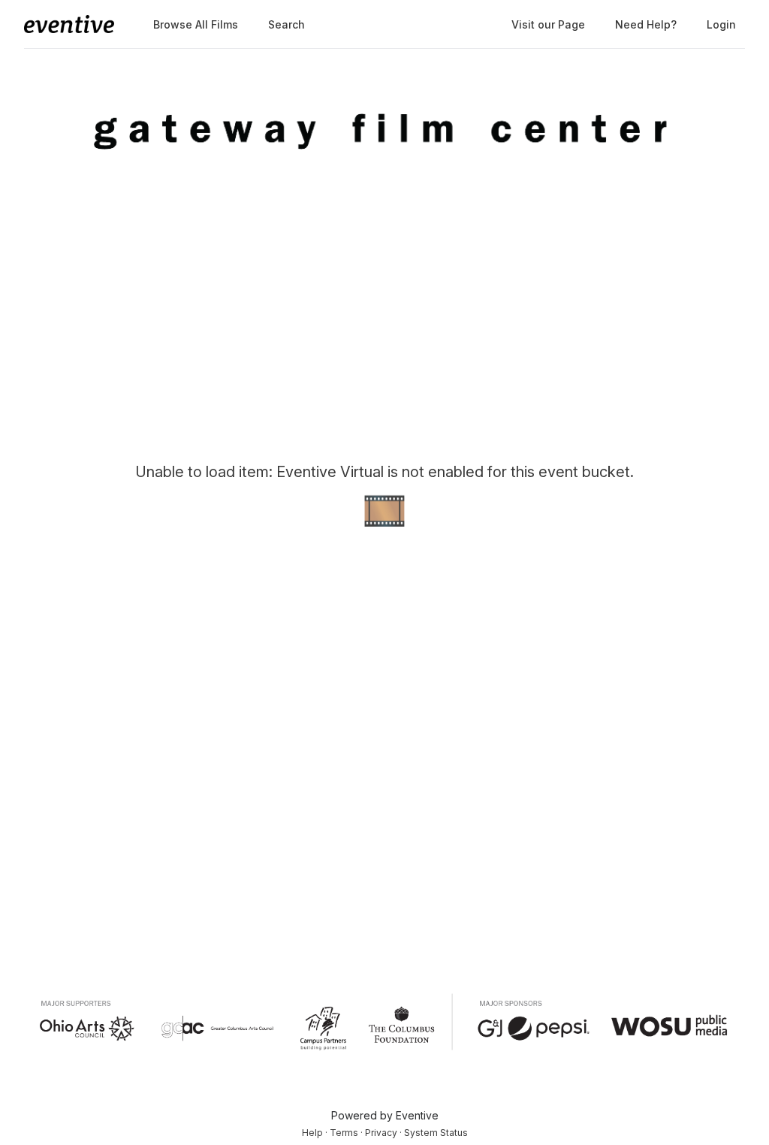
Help (312, 1132)
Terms (344, 1132)
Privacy (381, 1132)
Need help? (646, 24)
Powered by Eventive (385, 1115)
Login (721, 24)
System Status (436, 1132)
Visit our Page (548, 24)
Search (286, 24)
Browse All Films (195, 24)
